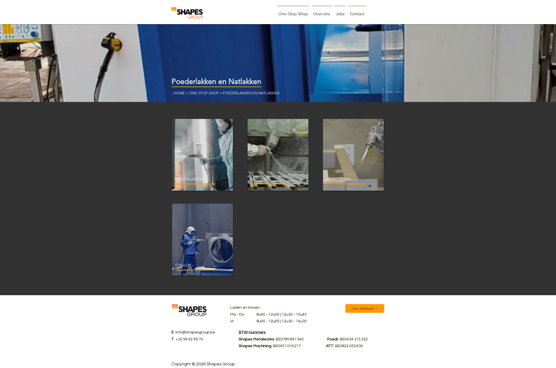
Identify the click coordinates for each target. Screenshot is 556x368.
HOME (180, 93)
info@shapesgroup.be (195, 332)
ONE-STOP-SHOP (204, 93)
